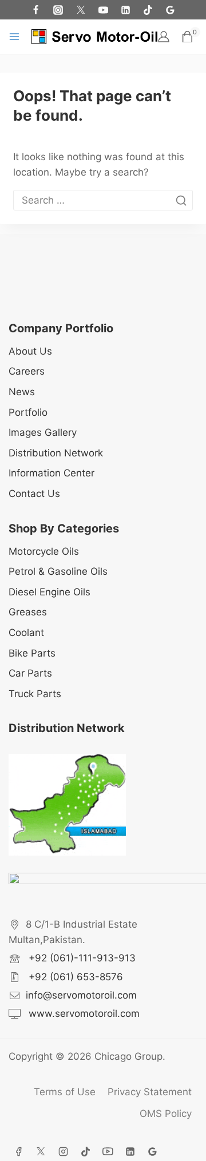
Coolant (26, 632)
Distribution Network (56, 453)
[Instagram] (58, 9)
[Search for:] (103, 200)
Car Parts (30, 673)
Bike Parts (32, 653)
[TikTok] (147, 9)
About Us (30, 351)
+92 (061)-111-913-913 (81, 958)
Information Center (51, 473)
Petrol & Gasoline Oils (58, 571)
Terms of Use (65, 1092)
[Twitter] (80, 9)
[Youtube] (103, 9)
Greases (28, 612)
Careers (27, 371)
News (22, 391)
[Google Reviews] (170, 9)
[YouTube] (107, 1151)
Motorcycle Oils (44, 551)
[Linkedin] (130, 1151)
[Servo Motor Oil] (94, 36)
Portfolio (28, 412)
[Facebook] (36, 9)
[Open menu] (14, 36)
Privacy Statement (150, 1092)
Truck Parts (35, 693)
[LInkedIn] (125, 9)
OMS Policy (166, 1113)
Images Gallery (43, 432)
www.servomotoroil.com (83, 1013)
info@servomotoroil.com (81, 995)
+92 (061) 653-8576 (74, 977)
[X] (40, 1151)
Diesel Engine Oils (49, 592)
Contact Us (34, 493)
